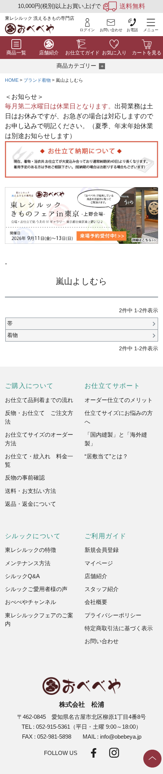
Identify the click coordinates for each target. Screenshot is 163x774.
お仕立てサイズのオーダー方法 (39, 438)
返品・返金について (30, 504)
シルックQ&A (22, 576)
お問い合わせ (102, 641)
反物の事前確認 (25, 477)
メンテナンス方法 (27, 563)
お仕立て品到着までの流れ (39, 400)
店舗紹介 (96, 576)
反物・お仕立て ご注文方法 (39, 417)
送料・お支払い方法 (30, 491)
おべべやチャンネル (30, 602)
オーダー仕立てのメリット (119, 400)
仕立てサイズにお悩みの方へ (119, 417)
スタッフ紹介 (102, 589)
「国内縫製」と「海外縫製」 (116, 438)
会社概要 (96, 602)
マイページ (99, 563)
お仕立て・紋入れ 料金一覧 (39, 460)
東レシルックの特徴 (30, 550)
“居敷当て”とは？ (106, 456)
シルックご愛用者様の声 (36, 589)
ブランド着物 (37, 80)
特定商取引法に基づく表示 (119, 628)
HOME (12, 80)
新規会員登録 (102, 550)
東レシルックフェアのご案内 (39, 619)
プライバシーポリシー (113, 615)
